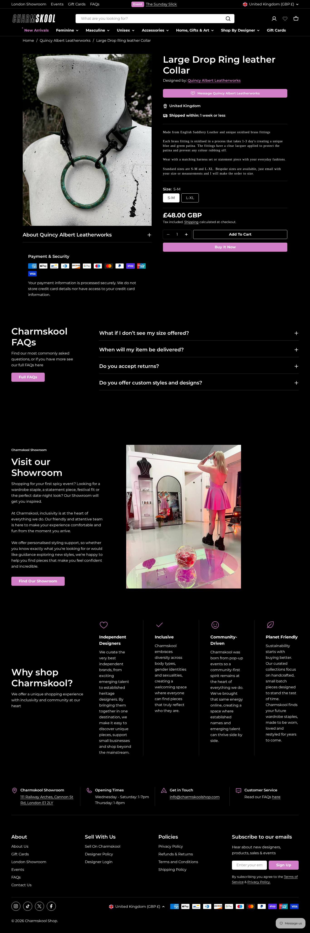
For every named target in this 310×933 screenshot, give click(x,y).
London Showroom (28, 4)
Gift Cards (77, 4)
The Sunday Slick (161, 4)
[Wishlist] (285, 18)
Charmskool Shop (41, 921)
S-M (171, 198)
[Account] (274, 18)
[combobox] (155, 18)
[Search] (228, 18)
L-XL (190, 198)
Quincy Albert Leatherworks (65, 40)
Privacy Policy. (259, 882)
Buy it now (225, 247)
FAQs (94, 4)
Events (57, 4)
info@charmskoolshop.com (195, 797)
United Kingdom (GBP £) (271, 4)
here (276, 797)
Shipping (191, 222)
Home (28, 40)
